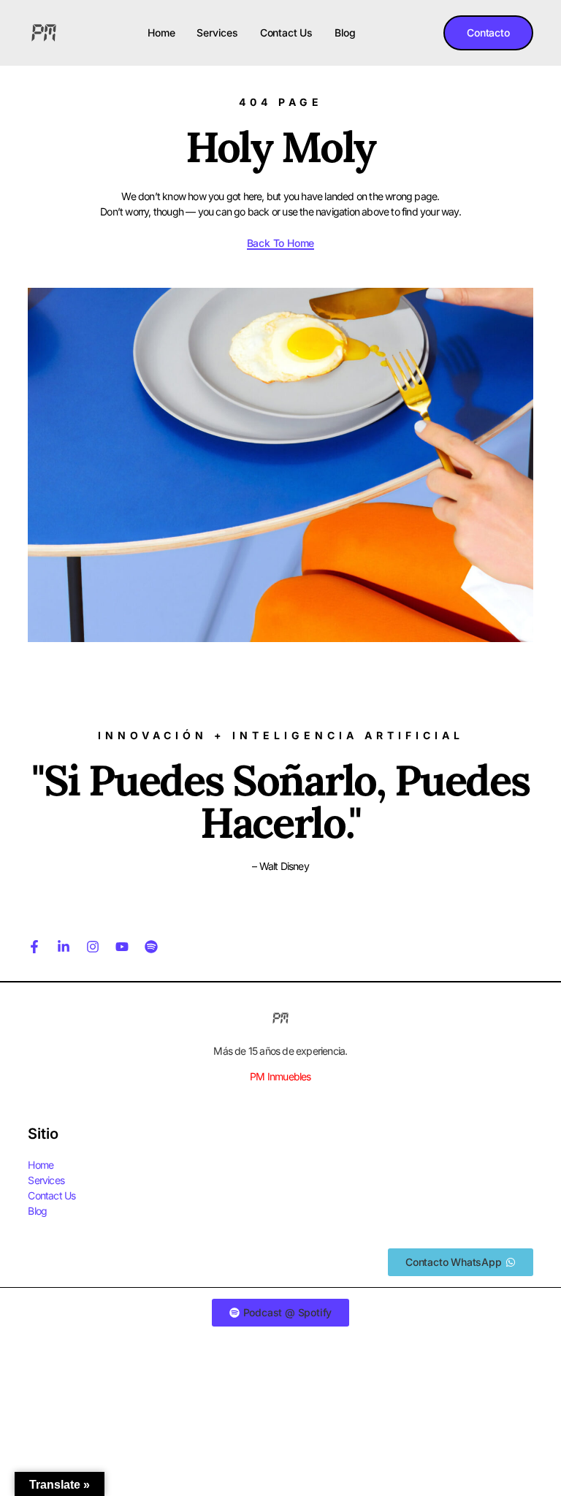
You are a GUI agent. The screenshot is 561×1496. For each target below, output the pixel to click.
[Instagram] (92, 946)
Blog (345, 32)
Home (161, 32)
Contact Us (286, 32)
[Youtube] (122, 946)
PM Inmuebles (280, 1076)
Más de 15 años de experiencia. (280, 1051)
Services (216, 32)
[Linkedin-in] (63, 946)
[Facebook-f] (34, 946)
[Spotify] (151, 946)
